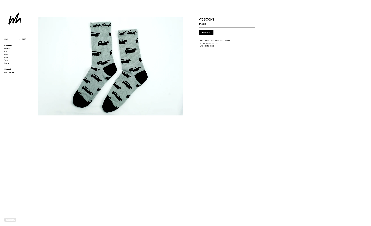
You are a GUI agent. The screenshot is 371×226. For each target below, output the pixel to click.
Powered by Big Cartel (10, 220)
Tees (6, 60)
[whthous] (15, 19)
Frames (7, 48)
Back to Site (9, 72)
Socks (6, 63)
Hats (6, 57)
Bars (6, 51)
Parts (6, 54)
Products (8, 45)
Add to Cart (206, 32)
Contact (7, 69)
